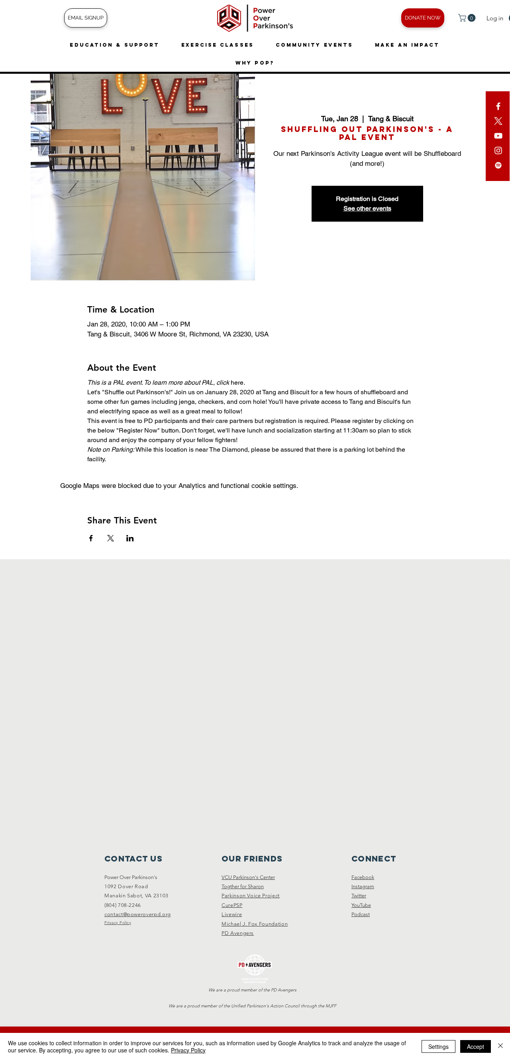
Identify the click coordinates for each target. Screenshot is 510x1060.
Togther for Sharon (243, 886)
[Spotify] (498, 165)
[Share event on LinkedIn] (130, 538)
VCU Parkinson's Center (248, 877)
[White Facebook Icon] (498, 106)
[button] (467, 18)
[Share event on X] (110, 538)
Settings (438, 1046)
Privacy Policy (188, 1050)
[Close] (500, 1046)
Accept (475, 1046)
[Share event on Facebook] (91, 538)
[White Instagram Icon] (498, 150)
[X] (498, 121)
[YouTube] (498, 136)
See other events (367, 208)
